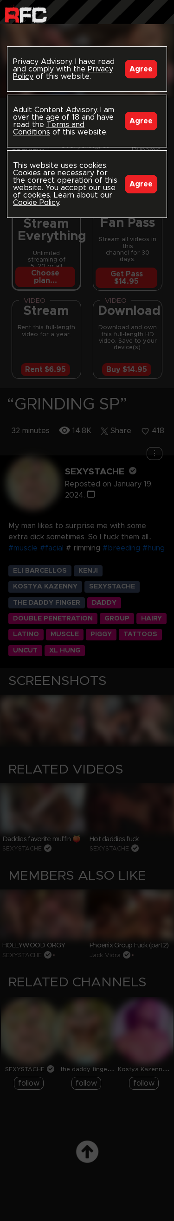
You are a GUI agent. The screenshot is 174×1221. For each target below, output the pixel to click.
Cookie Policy (36, 202)
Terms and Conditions (48, 128)
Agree (141, 69)
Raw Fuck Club (26, 14)
